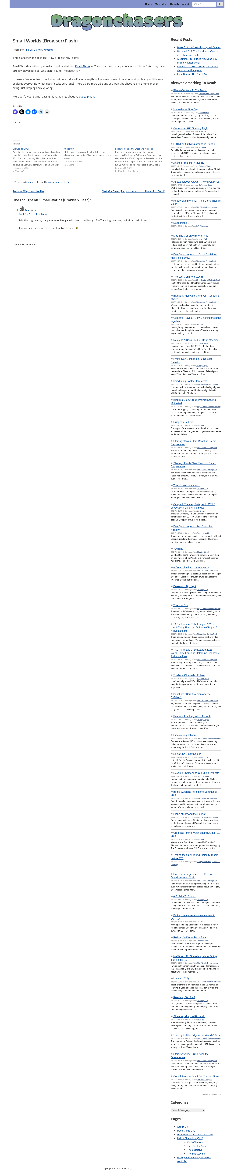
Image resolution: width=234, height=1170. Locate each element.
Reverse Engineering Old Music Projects (196, 772)
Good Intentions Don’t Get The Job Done (196, 1076)
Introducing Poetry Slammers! (190, 381)
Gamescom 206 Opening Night (190, 128)
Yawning (178, 548)
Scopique (202, 131)
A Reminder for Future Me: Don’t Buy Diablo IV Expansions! (197, 60)
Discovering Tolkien (184, 735)
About (185, 4)
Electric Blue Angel (197, 1146)
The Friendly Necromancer (206, 207)
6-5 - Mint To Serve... (184, 896)
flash (66, 182)
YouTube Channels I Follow (189, 675)
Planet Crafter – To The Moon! (190, 90)
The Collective (194, 1150)
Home (148, 4)
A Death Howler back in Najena (191, 567)
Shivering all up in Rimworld (189, 1016)
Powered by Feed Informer (211, 1094)
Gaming (29, 182)
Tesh (27, 210)
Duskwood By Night (184, 586)
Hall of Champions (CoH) (190, 1138)
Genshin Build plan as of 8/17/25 (195, 1134)
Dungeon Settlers (183, 422)
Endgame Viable (205, 166)
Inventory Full (204, 112)
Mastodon (161, 4)
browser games (53, 182)
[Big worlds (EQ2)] (38, 160)
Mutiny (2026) (181, 978)
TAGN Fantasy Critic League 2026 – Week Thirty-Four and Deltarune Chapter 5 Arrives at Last (195, 653)
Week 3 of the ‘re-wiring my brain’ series (199, 47)
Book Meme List (186, 1130)
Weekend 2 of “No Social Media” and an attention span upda (198, 53)
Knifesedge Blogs (205, 185)
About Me (182, 1127)
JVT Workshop (202, 226)
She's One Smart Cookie (187, 753)
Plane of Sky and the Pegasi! (189, 813)
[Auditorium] (89, 156)
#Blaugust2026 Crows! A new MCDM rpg (196, 181)
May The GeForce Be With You (190, 235)
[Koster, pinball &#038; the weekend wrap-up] (141, 160)
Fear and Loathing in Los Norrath (192, 716)
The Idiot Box (180, 605)
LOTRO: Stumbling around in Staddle (194, 144)
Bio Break (202, 147)
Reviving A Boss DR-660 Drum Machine (196, 340)
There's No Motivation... (186, 485)
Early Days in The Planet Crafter (194, 74)
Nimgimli (48, 50)
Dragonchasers (117, 22)
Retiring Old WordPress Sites (189, 937)
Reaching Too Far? (184, 997)
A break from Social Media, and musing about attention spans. (198, 68)
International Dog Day (185, 109)
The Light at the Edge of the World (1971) (196, 1035)
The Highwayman (196, 1153)
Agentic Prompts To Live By (188, 162)
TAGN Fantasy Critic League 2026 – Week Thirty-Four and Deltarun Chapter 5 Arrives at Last (194, 627)
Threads (174, 4)
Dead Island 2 (181, 222)
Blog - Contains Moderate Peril (208, 280)
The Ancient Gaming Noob (209, 94)
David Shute (82, 66)
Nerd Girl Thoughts (204, 1079)
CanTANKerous (195, 1142)
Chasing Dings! (202, 365)
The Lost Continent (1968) (188, 276)
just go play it (86, 96)
